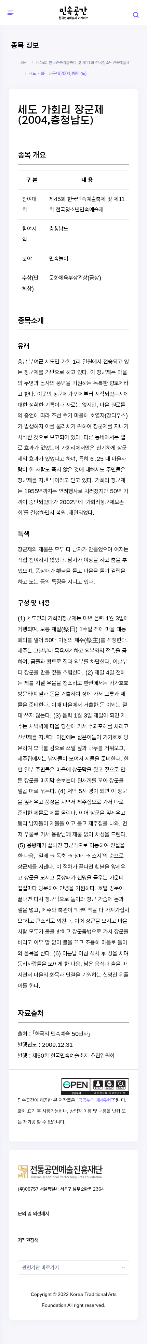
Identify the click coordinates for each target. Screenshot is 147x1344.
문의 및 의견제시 (33, 1213)
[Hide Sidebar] (9, 12)
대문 (22, 62)
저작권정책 (28, 1240)
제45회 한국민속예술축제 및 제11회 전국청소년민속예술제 (83, 62)
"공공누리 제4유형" (95, 1100)
